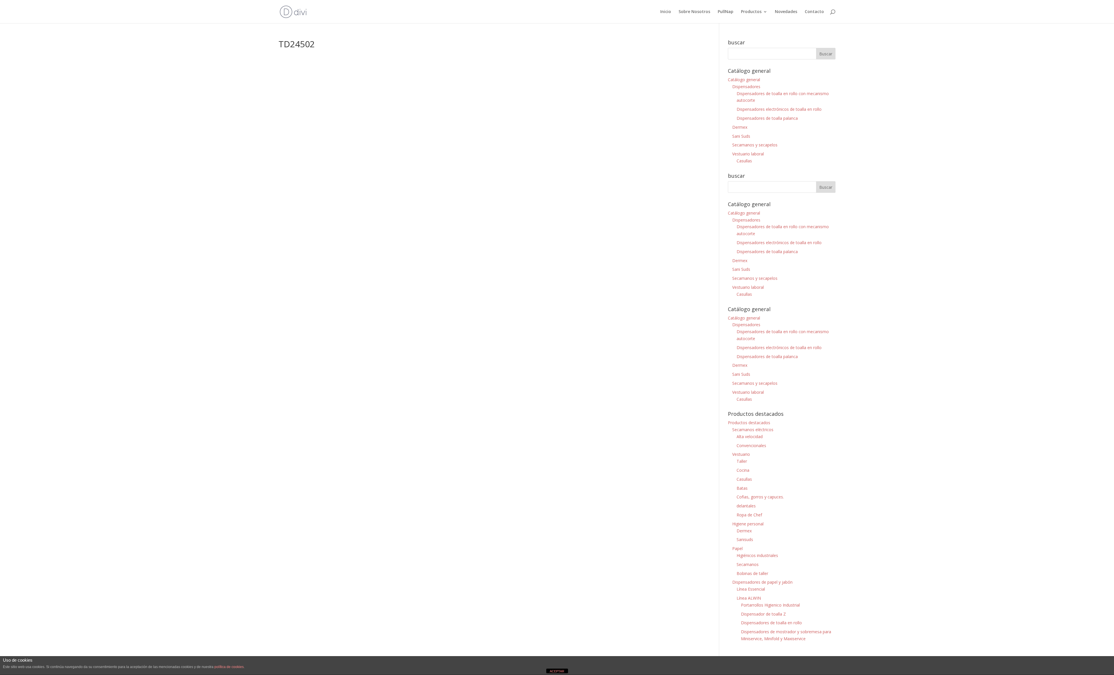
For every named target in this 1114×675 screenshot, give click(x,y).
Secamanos (748, 564)
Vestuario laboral (748, 154)
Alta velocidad (750, 436)
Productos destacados (749, 422)
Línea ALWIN (749, 598)
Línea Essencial (751, 589)
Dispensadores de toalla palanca (767, 118)
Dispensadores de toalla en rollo (771, 622)
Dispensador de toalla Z (763, 614)
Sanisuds (745, 539)
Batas (742, 488)
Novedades (786, 12)
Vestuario (741, 454)
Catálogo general (744, 79)
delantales (746, 506)
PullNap (725, 12)
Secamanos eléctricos (752, 429)
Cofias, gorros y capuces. (760, 497)
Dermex (739, 127)
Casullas (744, 161)
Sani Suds (741, 136)
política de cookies (229, 667)
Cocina (743, 470)
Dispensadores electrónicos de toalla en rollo (779, 109)
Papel (737, 548)
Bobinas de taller (752, 573)
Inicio (665, 12)
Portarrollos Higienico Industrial (770, 605)
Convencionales (751, 445)
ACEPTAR (557, 671)
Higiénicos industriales (757, 555)
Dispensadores (746, 86)
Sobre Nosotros (694, 12)
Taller (742, 461)
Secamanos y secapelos (754, 145)
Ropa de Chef (749, 515)
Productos (751, 12)
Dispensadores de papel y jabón (762, 582)
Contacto (814, 12)
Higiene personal (748, 524)
